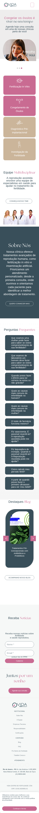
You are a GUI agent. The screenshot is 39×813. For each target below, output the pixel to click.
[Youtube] (22, 765)
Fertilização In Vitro (19, 86)
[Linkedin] (27, 765)
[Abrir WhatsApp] (33, 807)
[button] (32, 5)
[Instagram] (17, 765)
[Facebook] (12, 765)
